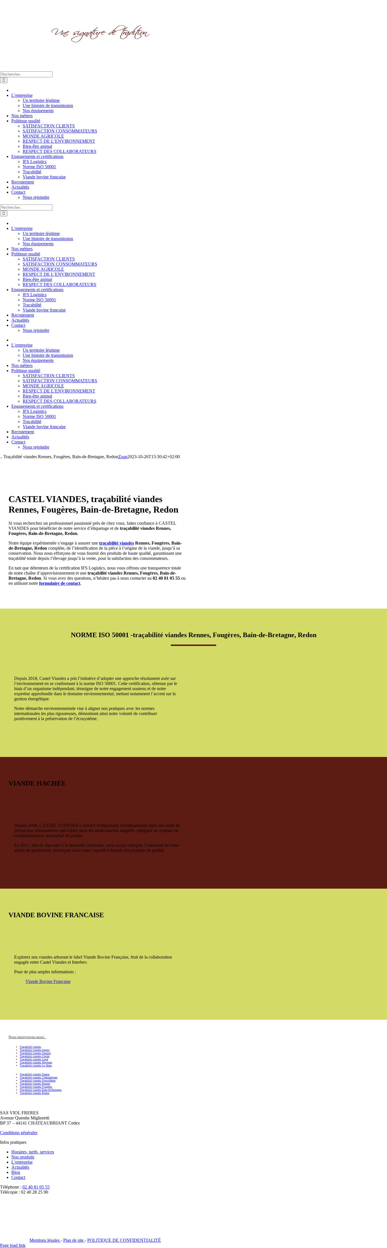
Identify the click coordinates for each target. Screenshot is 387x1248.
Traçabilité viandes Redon (34, 1093)
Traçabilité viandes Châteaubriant (39, 1077)
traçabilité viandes (116, 543)
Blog (15, 1172)
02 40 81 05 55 (36, 1187)
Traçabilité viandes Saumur (35, 1053)
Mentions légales (45, 1240)
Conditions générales (18, 1132)
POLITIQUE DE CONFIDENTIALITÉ (124, 1240)
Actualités (20, 1167)
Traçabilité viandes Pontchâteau (38, 1080)
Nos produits (22, 1157)
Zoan (122, 456)
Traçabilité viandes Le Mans (36, 1065)
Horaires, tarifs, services (32, 1151)
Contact (18, 1177)
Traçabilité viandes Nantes (35, 1074)
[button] (27, 1037)
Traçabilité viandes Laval (34, 1059)
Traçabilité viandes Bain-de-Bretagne (40, 1089)
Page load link (12, 1245)
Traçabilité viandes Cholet (35, 1056)
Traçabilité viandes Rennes (35, 1083)
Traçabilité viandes (30, 1046)
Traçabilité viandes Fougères (36, 1086)
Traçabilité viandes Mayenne (36, 1062)
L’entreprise (22, 1162)
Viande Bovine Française (48, 981)
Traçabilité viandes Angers (35, 1049)
